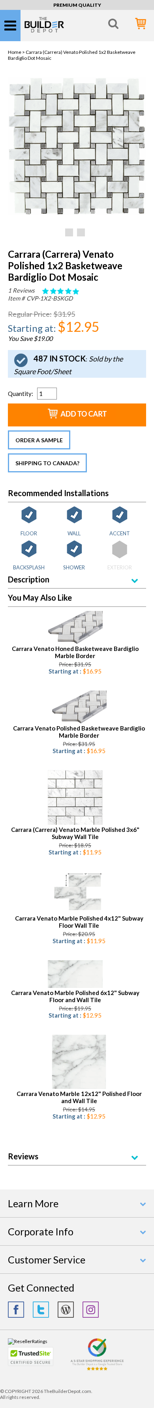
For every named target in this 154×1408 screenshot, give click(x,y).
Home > (17, 52)
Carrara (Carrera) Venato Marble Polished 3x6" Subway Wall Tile (75, 833)
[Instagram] (91, 1309)
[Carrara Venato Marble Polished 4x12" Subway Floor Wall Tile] (79, 912)
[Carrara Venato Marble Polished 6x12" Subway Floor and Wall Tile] (75, 986)
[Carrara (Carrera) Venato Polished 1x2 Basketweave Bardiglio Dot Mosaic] (77, 214)
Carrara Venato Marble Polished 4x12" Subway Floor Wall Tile (79, 922)
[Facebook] (16, 1309)
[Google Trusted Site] (97, 1369)
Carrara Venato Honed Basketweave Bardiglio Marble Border (75, 652)
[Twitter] (41, 1309)
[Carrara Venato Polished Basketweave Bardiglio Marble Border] (79, 722)
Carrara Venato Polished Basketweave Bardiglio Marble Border (79, 732)
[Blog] (66, 1309)
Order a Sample (39, 440)
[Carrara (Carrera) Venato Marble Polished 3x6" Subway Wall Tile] (75, 823)
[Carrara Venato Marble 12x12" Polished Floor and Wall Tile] (79, 1087)
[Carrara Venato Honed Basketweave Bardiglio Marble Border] (75, 642)
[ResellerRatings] (27, 1341)
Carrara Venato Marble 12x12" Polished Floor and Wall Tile (79, 1097)
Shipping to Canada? (47, 463)
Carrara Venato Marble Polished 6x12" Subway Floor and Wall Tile (75, 996)
